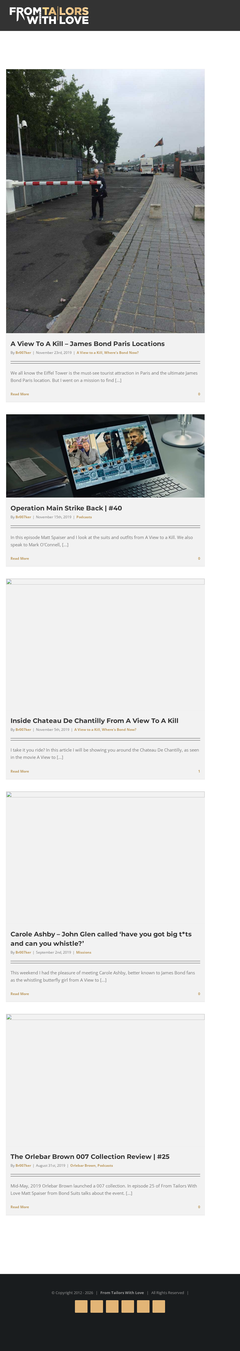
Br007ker (23, 352)
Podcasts (84, 516)
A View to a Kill (89, 352)
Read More (20, 394)
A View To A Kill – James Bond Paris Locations (88, 344)
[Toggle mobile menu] (229, 15)
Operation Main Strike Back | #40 (66, 508)
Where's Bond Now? (121, 352)
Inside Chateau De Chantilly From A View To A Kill (95, 721)
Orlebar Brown (83, 1165)
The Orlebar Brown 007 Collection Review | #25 (90, 1157)
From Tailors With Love (122, 1292)
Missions (83, 952)
